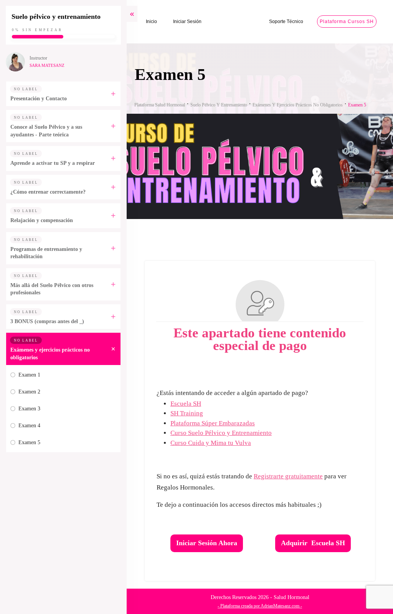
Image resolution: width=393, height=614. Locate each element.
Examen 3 (29, 409)
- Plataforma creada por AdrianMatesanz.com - (260, 606)
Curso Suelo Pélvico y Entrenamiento (221, 432)
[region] (99, 547)
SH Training (186, 413)
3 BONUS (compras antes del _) (47, 321)
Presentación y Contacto (38, 98)
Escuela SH (185, 403)
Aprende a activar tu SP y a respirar (52, 163)
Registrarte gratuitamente (288, 476)
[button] (370, 591)
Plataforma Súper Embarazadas (212, 423)
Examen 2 (29, 392)
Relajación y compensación (41, 220)
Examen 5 (29, 442)
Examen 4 (29, 425)
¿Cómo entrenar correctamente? (48, 192)
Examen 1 (29, 375)
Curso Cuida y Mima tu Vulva (210, 442)
